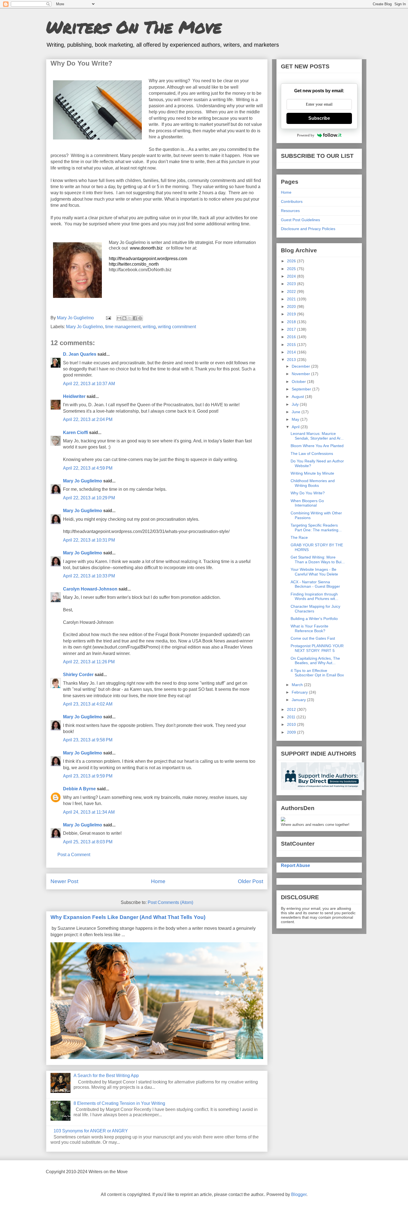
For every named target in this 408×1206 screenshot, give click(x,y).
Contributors (292, 201)
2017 (292, 329)
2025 (292, 268)
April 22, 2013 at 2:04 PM (87, 419)
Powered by (305, 135)
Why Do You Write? (308, 493)
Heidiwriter (74, 396)
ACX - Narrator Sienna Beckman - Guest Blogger (315, 584)
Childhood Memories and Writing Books (313, 483)
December (301, 366)
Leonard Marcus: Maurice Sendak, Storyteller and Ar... (317, 435)
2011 (291, 717)
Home (158, 881)
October (299, 381)
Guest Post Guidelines (300, 220)
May (296, 419)
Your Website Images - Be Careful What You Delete (314, 571)
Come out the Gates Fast (313, 638)
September (302, 389)
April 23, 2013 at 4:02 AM (87, 704)
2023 (292, 283)
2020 (292, 306)
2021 (292, 299)
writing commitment (177, 326)
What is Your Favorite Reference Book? (309, 628)
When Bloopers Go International (307, 503)
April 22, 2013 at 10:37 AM (89, 383)
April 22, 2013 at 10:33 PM (89, 576)
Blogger (298, 1194)
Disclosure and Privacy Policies (308, 228)
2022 (292, 291)
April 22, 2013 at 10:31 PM (89, 540)
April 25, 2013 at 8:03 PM (87, 841)
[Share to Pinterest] (140, 318)
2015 (292, 344)
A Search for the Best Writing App (106, 1075)
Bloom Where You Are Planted (317, 445)
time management (122, 326)
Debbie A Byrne (79, 788)
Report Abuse (295, 865)
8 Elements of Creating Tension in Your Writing (119, 1103)
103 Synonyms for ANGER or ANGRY (91, 1130)
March (298, 684)
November (301, 374)
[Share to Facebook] (135, 318)
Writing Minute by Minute (312, 473)
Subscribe (319, 118)
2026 (292, 261)
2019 (292, 314)
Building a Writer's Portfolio (314, 618)
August (298, 396)
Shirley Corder (78, 674)
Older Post (250, 881)
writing (149, 326)
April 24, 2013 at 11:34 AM (89, 812)
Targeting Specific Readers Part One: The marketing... (316, 527)
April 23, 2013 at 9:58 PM (87, 739)
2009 (292, 732)
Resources (290, 210)
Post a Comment (73, 854)
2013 (292, 359)
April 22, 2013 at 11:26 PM (89, 661)
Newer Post (64, 881)
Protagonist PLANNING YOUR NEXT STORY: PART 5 (317, 648)
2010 (292, 724)
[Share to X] (129, 318)
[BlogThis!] (124, 318)
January (299, 699)
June (296, 412)
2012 (292, 709)
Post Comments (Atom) (170, 902)
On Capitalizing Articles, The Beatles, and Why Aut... (315, 660)
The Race (299, 537)
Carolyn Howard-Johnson (90, 589)
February (300, 692)
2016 (292, 337)
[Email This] (119, 318)
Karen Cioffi (75, 432)
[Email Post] (108, 317)
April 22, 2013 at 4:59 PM (87, 468)
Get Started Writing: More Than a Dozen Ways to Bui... (318, 559)
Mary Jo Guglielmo (84, 326)
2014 (292, 352)
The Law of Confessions (312, 453)
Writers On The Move (133, 27)
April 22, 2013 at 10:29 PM (89, 497)
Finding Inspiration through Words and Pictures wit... (314, 596)
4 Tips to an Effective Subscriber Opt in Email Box (317, 672)
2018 (292, 322)
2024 (292, 276)
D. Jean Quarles (79, 354)
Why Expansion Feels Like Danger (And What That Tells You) (128, 917)
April (296, 427)
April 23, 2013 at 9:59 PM (87, 776)
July (296, 404)
